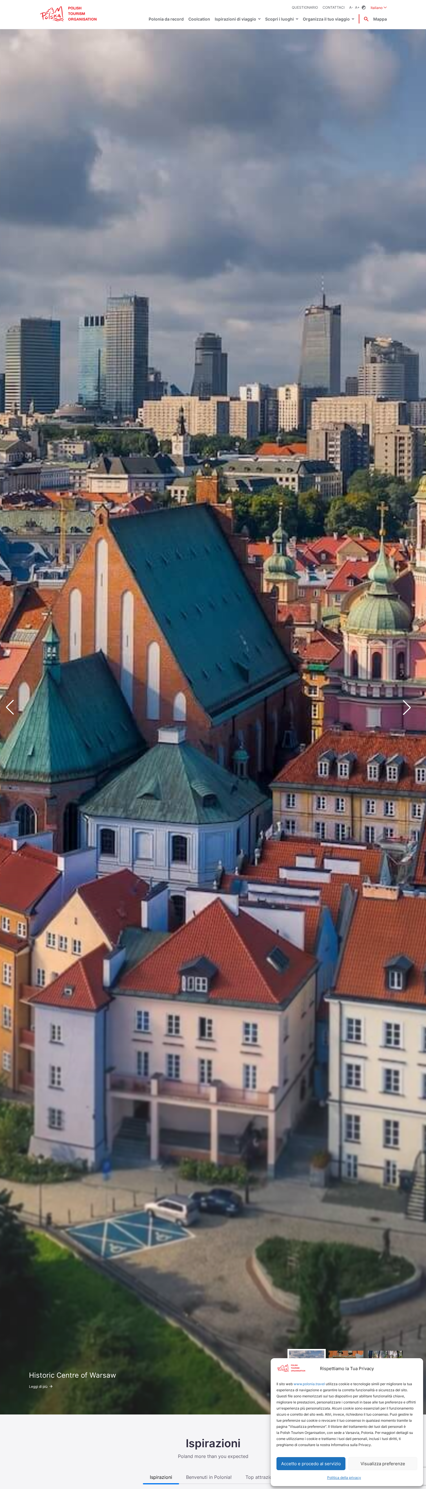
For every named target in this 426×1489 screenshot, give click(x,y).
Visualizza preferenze (383, 1463)
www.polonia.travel (309, 1384)
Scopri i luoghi (279, 19)
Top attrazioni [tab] (260, 1477)
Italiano (379, 7)
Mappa (380, 19)
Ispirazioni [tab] (161, 1477)
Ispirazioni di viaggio (235, 19)
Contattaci (334, 7)
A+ (357, 7)
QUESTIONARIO (305, 7)
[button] (411, 707)
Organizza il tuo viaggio (326, 19)
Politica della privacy (344, 1477)
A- (351, 7)
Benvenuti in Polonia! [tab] (209, 1477)
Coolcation (199, 19)
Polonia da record (166, 19)
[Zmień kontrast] (363, 8)
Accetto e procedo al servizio (311, 1463)
